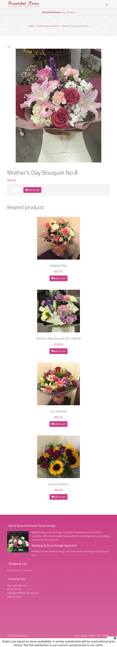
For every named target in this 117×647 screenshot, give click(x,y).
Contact (105, 635)
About (84, 635)
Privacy (92, 635)
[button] (8, 46)
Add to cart (34, 190)
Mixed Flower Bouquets (48, 26)
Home (31, 26)
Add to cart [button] (60, 278)
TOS (98, 635)
